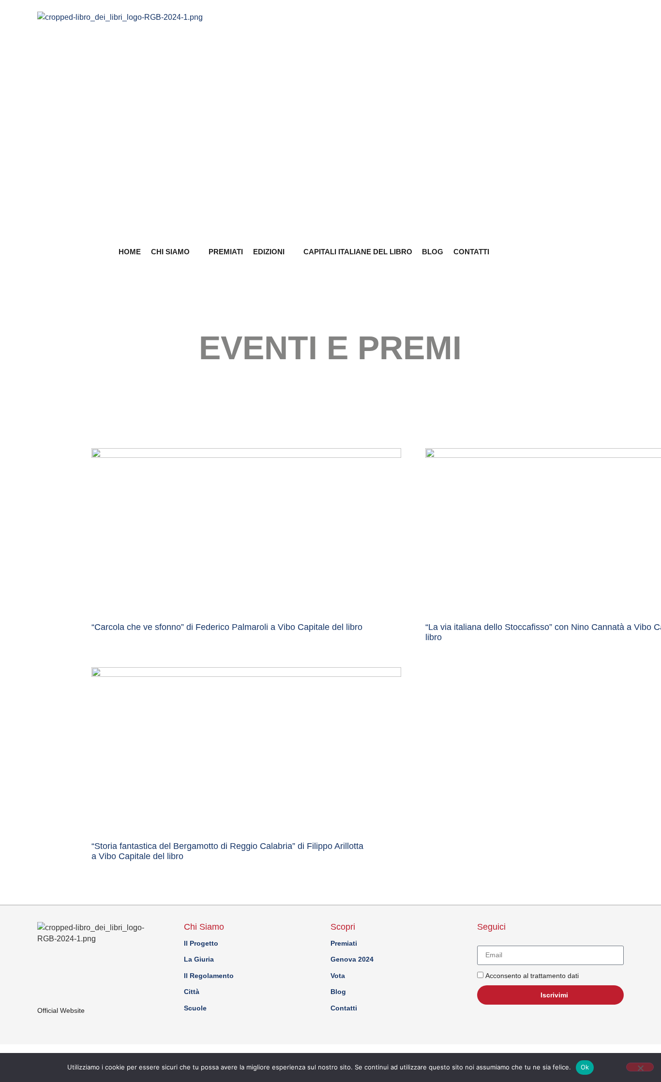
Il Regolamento (209, 976)
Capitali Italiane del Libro (357, 252)
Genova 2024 (352, 959)
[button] (536, 251)
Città (191, 991)
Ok (585, 1067)
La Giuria (199, 959)
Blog (432, 252)
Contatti (471, 252)
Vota (337, 976)
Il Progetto (201, 943)
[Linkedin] (613, 250)
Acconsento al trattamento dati (532, 976)
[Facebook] (584, 250)
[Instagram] (599, 250)
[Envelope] (570, 250)
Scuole (195, 1008)
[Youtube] (555, 250)
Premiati (226, 252)
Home (130, 252)
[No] (640, 1067)
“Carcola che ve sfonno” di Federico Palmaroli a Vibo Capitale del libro (226, 627)
